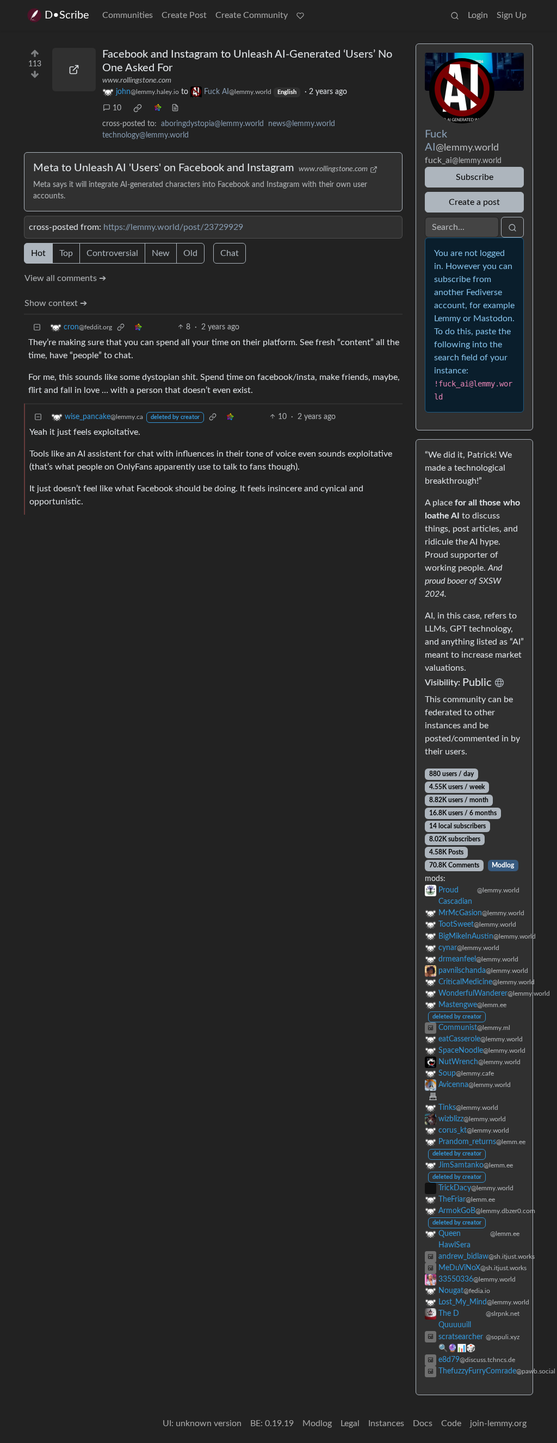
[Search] (454, 15)
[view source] (175, 108)
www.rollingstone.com (136, 80)
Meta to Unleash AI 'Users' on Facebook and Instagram (163, 168)
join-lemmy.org (498, 1423)
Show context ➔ (55, 303)
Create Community (251, 15)
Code (451, 1423)
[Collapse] (37, 327)
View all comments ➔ (65, 278)
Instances (386, 1423)
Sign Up (512, 15)
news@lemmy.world (301, 124)
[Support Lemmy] (300, 15)
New (161, 253)
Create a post (474, 202)
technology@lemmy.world (145, 135)
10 (117, 108)
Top (66, 253)
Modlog (503, 865)
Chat (229, 253)
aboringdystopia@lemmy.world (212, 124)
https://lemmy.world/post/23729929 (173, 227)
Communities (127, 15)
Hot (38, 253)
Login (478, 15)
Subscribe (474, 177)
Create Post (184, 15)
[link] (137, 108)
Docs (422, 1423)
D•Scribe (67, 15)
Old (190, 253)
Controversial (112, 253)
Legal (350, 1423)
